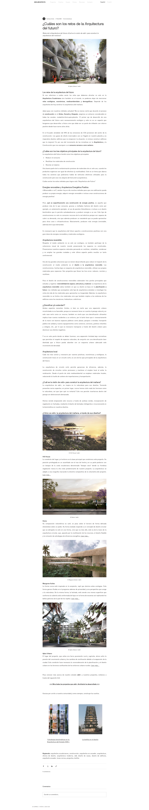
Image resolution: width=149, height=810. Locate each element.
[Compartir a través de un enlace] (56, 766)
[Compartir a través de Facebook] (43, 766)
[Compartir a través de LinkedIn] (52, 766)
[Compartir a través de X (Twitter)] (47, 766)
